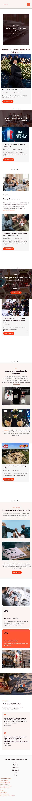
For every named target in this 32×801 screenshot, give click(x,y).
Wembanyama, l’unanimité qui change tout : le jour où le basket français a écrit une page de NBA (15, 339)
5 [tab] (18, 109)
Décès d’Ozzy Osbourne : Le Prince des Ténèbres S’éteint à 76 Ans (13, 232)
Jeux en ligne (3, 792)
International (15, 770)
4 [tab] (17, 109)
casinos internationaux (9, 210)
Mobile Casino (16, 384)
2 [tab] (13, 109)
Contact (15, 762)
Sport (15, 772)
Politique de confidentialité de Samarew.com (15, 759)
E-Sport (2, 790)
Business (15, 765)
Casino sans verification (6, 786)
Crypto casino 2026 (5, 782)
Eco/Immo (15, 767)
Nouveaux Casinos (4, 794)
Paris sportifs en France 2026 (7, 796)
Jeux (15, 775)
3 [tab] (15, 109)
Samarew (5, 4)
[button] (2, 81)
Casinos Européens (5, 787)
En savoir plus (8, 87)
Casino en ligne (4, 784)
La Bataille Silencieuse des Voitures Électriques (14, 76)
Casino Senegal (4, 780)
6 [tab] (20, 109)
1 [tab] (12, 109)
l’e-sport (25, 283)
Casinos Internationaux (6, 778)
